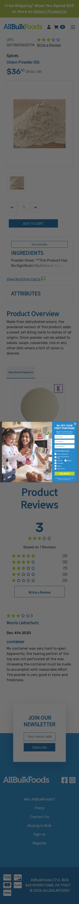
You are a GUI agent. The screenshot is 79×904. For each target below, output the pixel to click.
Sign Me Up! (64, 474)
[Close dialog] (75, 424)
